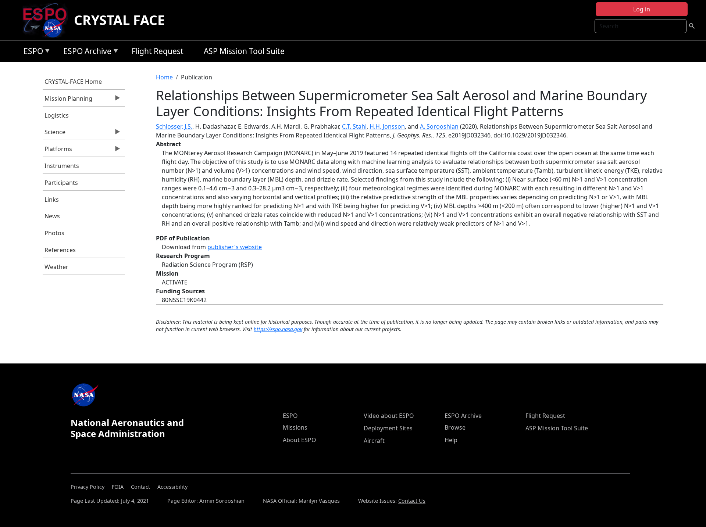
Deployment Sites (388, 428)
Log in (641, 9)
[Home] (47, 20)
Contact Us (411, 500)
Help (451, 440)
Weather (56, 267)
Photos (54, 233)
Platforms (57, 151)
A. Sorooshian (439, 126)
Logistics (56, 115)
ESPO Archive (85, 52)
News (52, 216)
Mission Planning (67, 100)
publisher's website (234, 247)
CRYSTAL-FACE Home (73, 82)
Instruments (61, 166)
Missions (295, 427)
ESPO (31, 52)
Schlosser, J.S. (174, 126)
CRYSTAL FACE (119, 20)
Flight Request (157, 51)
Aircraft (374, 441)
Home (164, 77)
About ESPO (299, 440)
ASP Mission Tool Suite (244, 51)
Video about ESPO (389, 416)
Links (51, 200)
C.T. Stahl (354, 126)
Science (54, 134)
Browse (455, 427)
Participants (61, 183)
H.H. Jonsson (387, 126)
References (60, 250)
